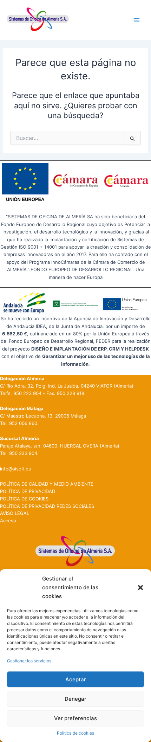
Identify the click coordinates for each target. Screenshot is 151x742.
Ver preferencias (75, 718)
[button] (140, 587)
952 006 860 (23, 423)
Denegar (75, 698)
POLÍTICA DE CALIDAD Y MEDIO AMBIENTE (46, 484)
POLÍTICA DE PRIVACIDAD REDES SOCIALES (47, 506)
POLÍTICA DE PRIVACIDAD (27, 491)
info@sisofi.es (15, 469)
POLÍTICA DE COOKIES (24, 498)
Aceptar (75, 679)
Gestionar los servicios (29, 660)
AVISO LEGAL (14, 513)
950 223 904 (27, 393)
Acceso (8, 520)
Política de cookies (75, 733)
